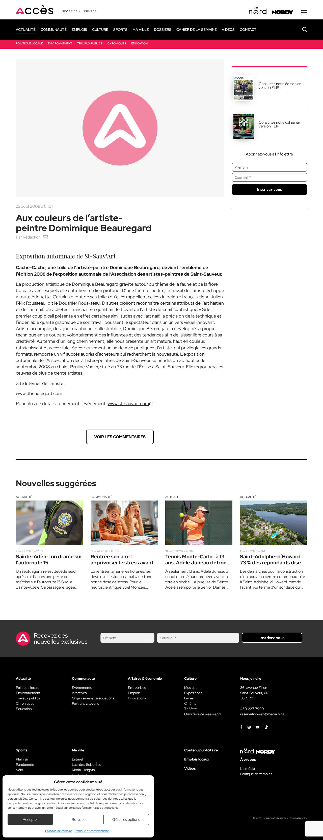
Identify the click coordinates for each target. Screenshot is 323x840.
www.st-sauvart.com (128, 403)
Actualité (24, 497)
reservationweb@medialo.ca (262, 714)
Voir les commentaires (120, 436)
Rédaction (32, 237)
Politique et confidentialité (92, 831)
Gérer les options (126, 819)
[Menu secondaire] (304, 12)
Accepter (30, 819)
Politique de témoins (58, 831)
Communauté (101, 497)
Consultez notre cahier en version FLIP (279, 124)
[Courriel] (45, 237)
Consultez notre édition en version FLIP (280, 85)
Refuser (78, 819)
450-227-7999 (252, 708)
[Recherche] (301, 29)
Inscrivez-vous (269, 189)
